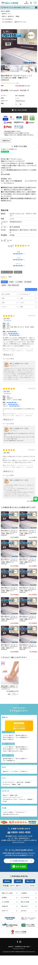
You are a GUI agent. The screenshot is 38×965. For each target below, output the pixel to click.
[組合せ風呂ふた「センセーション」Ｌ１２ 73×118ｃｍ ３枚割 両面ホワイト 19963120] (10, 548)
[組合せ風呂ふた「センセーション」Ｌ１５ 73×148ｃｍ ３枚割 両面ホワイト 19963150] (10, 520)
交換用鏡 (27, 782)
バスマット (22, 799)
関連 (19, 784)
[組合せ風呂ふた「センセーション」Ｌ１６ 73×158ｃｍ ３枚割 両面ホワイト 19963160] (10, 577)
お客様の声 (5, 906)
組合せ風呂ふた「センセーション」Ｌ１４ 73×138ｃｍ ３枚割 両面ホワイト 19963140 (27, 533)
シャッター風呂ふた (8, 735)
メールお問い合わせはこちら (19, 861)
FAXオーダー (5, 910)
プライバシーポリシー (19, 948)
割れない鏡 (20, 782)
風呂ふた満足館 (5, 11)
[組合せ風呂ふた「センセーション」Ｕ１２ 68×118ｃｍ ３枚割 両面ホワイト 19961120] (10, 606)
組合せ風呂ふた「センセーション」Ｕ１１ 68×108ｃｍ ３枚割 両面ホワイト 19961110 (27, 561)
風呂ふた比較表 (25, 902)
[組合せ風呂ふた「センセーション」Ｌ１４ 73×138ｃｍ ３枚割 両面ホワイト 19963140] (28, 520)
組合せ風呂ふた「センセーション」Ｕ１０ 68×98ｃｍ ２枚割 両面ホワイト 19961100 (28, 647)
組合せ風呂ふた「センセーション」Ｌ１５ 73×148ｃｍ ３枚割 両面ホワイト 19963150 (9, 533)
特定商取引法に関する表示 (22, 946)
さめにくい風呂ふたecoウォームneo (13, 751)
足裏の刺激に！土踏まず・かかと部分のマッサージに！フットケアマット (9, 687)
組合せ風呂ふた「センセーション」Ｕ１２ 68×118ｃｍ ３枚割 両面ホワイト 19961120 (9, 618)
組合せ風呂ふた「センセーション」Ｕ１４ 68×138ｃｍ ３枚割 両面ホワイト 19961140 (27, 590)
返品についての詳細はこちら (10, 149)
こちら (15, 133)
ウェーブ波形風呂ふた (22, 737)
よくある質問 (5, 902)
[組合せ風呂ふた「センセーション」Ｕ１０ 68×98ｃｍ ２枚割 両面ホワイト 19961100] (28, 634)
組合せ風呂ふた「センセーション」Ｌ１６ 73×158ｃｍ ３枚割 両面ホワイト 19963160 (9, 590)
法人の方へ (24, 910)
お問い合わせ (24, 906)
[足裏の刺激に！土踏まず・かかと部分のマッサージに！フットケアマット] (10, 672)
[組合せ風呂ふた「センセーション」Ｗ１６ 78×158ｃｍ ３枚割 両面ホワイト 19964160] (28, 606)
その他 (5, 801)
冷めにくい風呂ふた (8, 739)
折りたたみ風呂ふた (8, 737)
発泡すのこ (6, 771)
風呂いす (5, 795)
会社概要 (4, 897)
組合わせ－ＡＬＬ (6, 13)
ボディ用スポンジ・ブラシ (10, 799)
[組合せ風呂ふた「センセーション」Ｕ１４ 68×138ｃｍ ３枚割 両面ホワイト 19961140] (28, 577)
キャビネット (6, 784)
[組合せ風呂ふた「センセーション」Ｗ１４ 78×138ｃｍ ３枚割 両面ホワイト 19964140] (10, 634)
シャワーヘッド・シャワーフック (12, 797)
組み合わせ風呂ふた (21, 735)
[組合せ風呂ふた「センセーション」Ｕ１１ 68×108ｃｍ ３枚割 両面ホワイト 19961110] (28, 548)
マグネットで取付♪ (8, 812)
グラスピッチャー (20, 812)
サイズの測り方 (25, 897)
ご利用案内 (24, 893)
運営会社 (10, 946)
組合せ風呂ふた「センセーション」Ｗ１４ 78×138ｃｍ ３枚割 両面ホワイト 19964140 (9, 647)
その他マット (24, 771)
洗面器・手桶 (13, 795)
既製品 (17, 16)
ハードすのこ (14, 771)
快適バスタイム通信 (7, 893)
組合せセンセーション (20, 22)
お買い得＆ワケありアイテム (10, 814)
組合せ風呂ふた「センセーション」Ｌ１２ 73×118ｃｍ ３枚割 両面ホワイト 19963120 (9, 561)
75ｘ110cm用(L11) (7, 19)
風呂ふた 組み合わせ (8, 16)
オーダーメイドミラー (9, 782)
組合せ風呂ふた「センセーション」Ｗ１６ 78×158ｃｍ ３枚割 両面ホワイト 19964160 (27, 618)
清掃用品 (29, 799)
